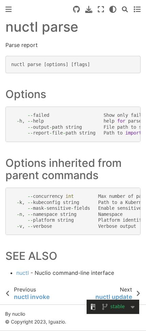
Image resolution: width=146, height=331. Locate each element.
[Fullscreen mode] (101, 9)
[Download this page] (89, 9)
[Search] (125, 9)
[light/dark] (113, 9)
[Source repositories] (76, 9)
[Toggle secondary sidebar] (137, 9)
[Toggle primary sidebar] (8, 9)
